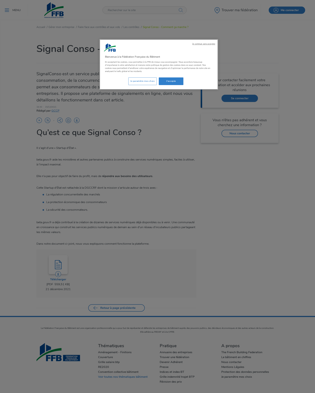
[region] (159, 64)
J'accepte (171, 81)
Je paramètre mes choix (142, 81)
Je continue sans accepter (203, 44)
